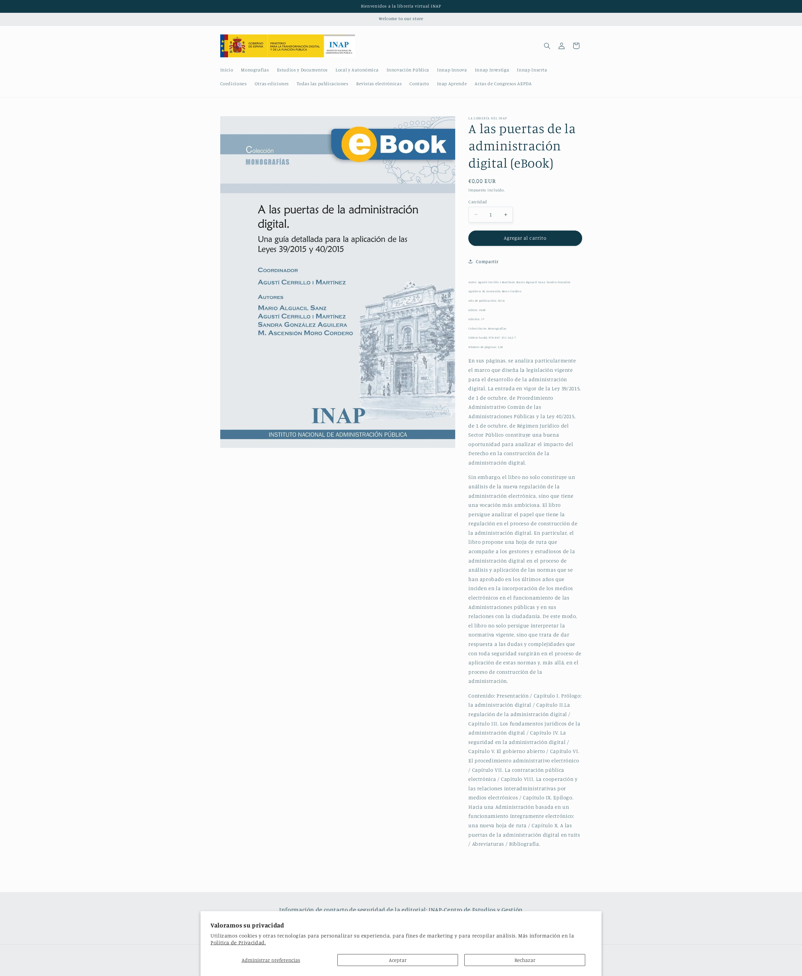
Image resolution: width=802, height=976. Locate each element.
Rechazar (524, 960)
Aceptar (398, 960)
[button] (547, 46)
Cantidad (477, 201)
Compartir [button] (487, 261)
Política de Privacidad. (238, 942)
